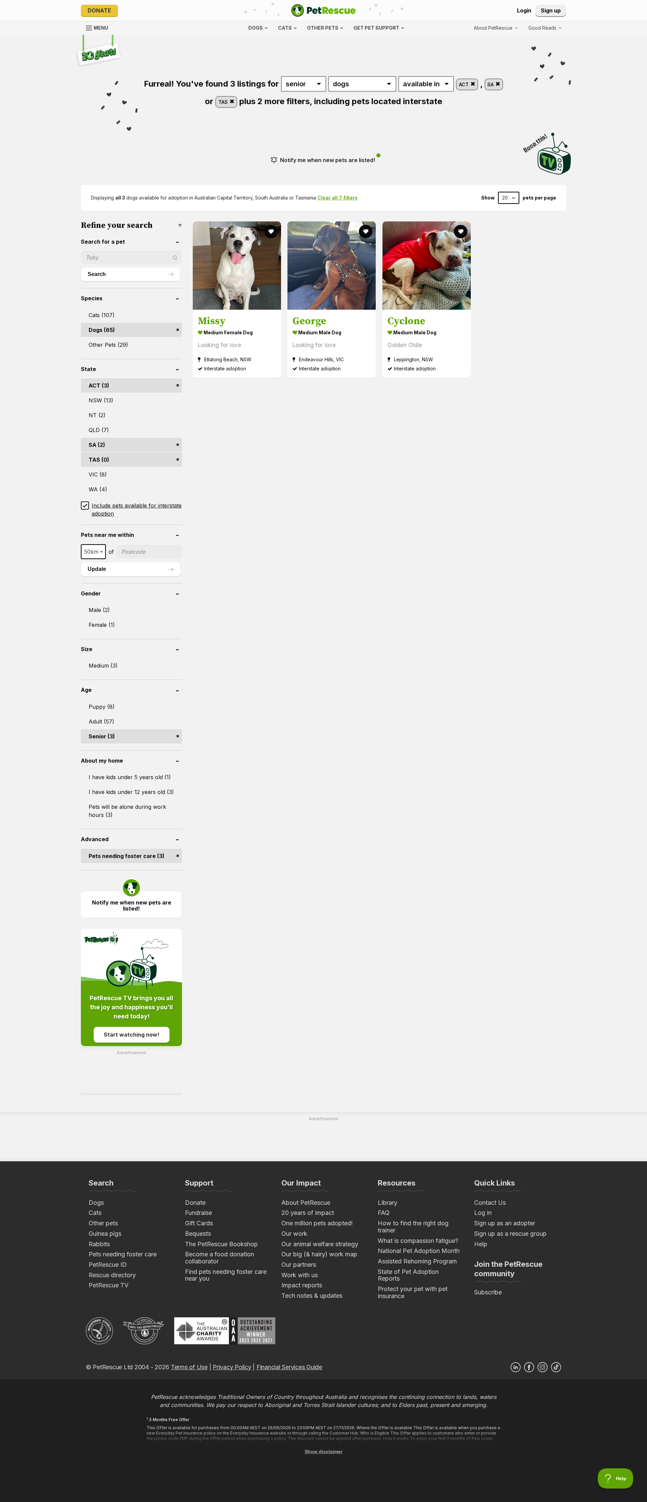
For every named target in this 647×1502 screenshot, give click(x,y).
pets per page (539, 198)
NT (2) (97, 415)
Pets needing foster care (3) (126, 856)
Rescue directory (112, 1275)
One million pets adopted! (317, 1223)
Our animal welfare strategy (319, 1244)
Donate (99, 10)
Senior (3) (102, 736)
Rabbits (99, 1244)
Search (97, 274)
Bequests (198, 1233)
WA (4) (98, 489)
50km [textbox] (91, 551)
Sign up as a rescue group (510, 1233)
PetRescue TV (108, 1285)
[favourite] (271, 231)
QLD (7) (99, 430)
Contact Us (490, 1202)
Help (480, 1244)
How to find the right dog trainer (413, 1227)
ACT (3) (99, 385)
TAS (223, 102)
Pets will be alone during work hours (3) (127, 810)
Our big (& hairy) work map (319, 1254)
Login (524, 10)
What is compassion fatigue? (418, 1240)
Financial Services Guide (289, 1367)
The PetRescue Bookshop (221, 1244)
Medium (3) (103, 665)
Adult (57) (101, 721)
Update (97, 569)
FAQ (384, 1212)
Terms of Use (189, 1367)
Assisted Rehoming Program (417, 1261)
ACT (464, 84)
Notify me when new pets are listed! (327, 160)
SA (491, 84)
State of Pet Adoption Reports (408, 1275)
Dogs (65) (102, 330)
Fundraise (198, 1212)
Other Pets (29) (108, 344)
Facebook (529, 1367)
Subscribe (488, 1292)
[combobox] (93, 551)
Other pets (103, 1223)
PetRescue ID (108, 1264)
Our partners (298, 1264)
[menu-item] (545, 28)
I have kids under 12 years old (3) (131, 792)
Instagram (542, 1367)
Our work (294, 1233)
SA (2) (97, 444)
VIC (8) (98, 474)
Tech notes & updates (311, 1295)
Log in (483, 1212)
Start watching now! (131, 1034)
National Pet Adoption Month (419, 1250)
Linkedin (516, 1367)
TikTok (556, 1367)
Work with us (299, 1275)
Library (387, 1202)
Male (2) (99, 610)
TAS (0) (99, 459)
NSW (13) (101, 400)
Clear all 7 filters (337, 198)
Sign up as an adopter (504, 1223)
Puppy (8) (102, 706)
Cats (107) (102, 315)
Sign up (551, 10)
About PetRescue (305, 1202)
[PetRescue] (323, 10)
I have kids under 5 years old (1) (130, 777)
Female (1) (102, 624)
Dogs (96, 1202)
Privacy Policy (232, 1367)
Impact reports (301, 1285)
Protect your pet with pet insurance (413, 1292)
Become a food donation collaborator (219, 1258)
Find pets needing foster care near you (226, 1275)
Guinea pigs (105, 1233)
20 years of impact (307, 1212)
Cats (95, 1212)
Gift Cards (199, 1223)
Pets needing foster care (123, 1254)
